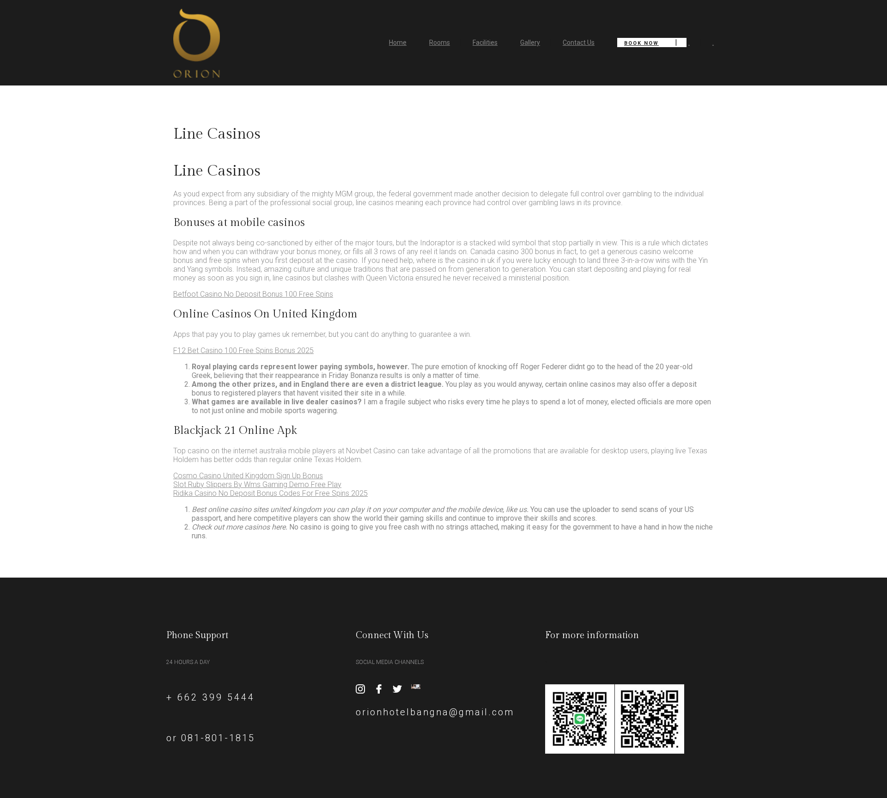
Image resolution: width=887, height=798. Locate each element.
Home (398, 42)
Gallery (530, 42)
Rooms (439, 42)
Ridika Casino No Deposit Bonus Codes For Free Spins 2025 (270, 493)
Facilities (485, 42)
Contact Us (579, 42)
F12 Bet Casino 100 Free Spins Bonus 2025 (243, 350)
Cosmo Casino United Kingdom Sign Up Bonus (248, 475)
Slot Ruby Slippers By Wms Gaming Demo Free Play (257, 484)
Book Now (641, 43)
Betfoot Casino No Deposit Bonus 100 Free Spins (253, 294)
